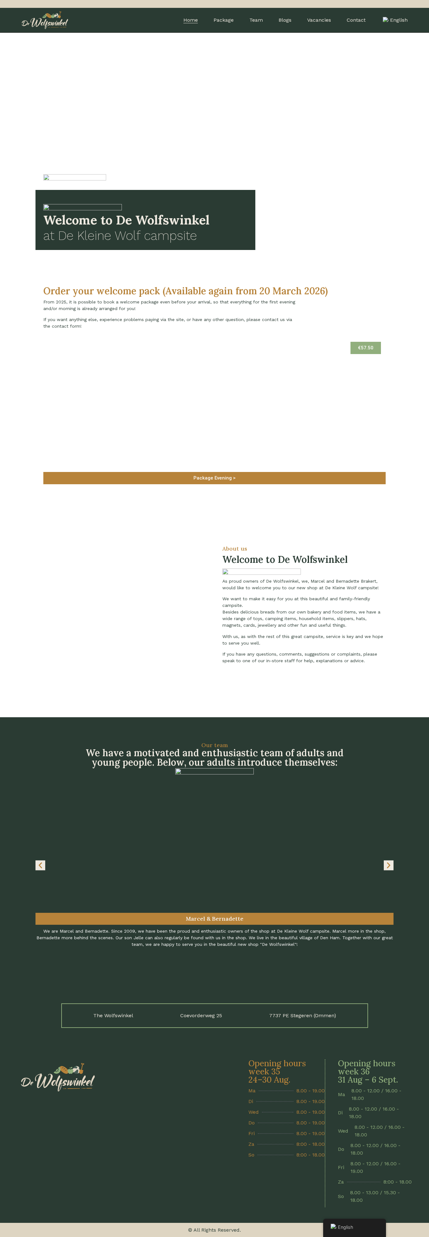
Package (224, 20)
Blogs (285, 20)
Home (190, 20)
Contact (356, 20)
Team (256, 20)
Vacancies (319, 20)
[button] (365, 348)
